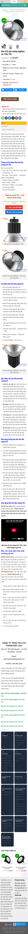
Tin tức (18, 928)
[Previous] (3, 30)
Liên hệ (24, 928)
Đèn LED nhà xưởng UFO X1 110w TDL (7, 868)
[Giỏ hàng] (25, 1)
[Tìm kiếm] (25, 5)
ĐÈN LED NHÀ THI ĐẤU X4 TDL (15, 12)
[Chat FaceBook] (7, 89)
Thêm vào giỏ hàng (10, 99)
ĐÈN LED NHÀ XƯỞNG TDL (18, 10)
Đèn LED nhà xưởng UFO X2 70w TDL (12, 722)
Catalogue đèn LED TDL (19, 929)
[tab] (14, 123)
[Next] (24, 30)
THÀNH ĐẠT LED (19, 932)
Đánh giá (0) (5, 126)
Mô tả (3, 123)
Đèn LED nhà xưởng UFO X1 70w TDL (12, 710)
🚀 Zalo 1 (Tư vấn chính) (14, 207)
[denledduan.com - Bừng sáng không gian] (14, 1)
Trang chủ (5, 10)
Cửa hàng (12, 928)
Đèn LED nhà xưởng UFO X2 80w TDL (12, 726)
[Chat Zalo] (20, 89)
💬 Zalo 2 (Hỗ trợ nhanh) (14, 212)
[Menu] (2, 2)
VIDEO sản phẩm (6, 929)
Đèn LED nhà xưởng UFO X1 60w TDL (12, 706)
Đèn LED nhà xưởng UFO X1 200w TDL (21, 868)
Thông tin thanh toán (8, 129)
